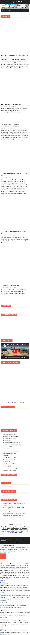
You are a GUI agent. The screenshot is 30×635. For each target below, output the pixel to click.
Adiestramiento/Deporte (9, 436)
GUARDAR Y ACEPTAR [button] (5, 634)
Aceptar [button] (4, 552)
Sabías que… (6, 461)
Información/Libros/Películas (10, 451)
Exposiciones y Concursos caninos (11, 444)
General (4, 449)
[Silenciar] (24, 357)
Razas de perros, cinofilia (9, 457)
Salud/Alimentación (7, 463)
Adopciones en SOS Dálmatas (14, 511)
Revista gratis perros (8, 459)
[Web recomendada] (15, 418)
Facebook (19, 532)
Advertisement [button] (3, 617)
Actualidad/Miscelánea (8, 434)
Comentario (13, 106)
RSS (16, 539)
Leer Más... (8, 552)
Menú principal (7, 10)
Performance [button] (3, 600)
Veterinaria (5, 466)
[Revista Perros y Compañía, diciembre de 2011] (15, 38)
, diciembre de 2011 (14, 55)
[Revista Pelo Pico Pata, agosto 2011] (15, 87)
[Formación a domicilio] (15, 327)
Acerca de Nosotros (5, 542)
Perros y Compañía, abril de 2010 (10, 285)
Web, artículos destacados (9, 468)
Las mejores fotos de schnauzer (10, 124)
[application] (15, 351)
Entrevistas (5, 440)
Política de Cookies (14, 542)
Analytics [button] (2, 609)
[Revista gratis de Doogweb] (15, 383)
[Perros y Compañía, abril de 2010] (15, 265)
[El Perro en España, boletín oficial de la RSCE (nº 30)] (15, 214)
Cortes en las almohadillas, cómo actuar (16, 513)
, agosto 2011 (11, 104)
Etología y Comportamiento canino (11, 442)
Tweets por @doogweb (6, 486)
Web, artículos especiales (9, 470)
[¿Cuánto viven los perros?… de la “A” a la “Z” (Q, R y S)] (15, 157)
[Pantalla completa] (26, 357)
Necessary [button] (2, 580)
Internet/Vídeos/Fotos (8, 453)
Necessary (3, 582)
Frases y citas (6, 446)
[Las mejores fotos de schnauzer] (15, 119)
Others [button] (1, 627)
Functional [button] (2, 592)
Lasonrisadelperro (7, 503)
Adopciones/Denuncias (8, 438)
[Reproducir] (3, 357)
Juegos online (6, 455)
